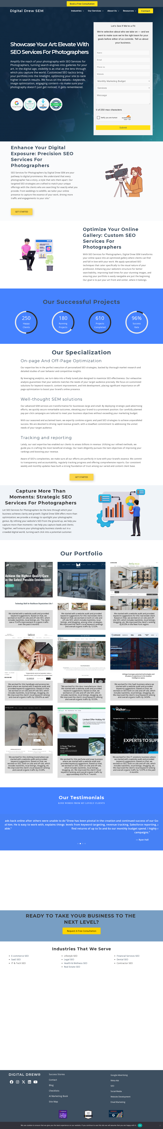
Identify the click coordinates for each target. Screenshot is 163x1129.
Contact (53, 1075)
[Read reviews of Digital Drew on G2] (116, 1109)
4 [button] (85, 839)
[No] (160, 1125)
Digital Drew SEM (27, 11)
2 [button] (80, 839)
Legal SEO (69, 955)
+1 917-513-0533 (96, 1119)
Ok (140, 1125)
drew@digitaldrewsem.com (125, 1119)
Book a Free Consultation (82, 3)
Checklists (54, 1086)
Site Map (53, 1097)
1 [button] (78, 839)
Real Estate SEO (72, 962)
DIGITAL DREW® (25, 1071)
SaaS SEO (16, 955)
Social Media (116, 1087)
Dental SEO (122, 955)
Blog (51, 1081)
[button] (77, 11)
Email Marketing (118, 1098)
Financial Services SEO (128, 951)
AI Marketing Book (58, 1092)
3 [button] (82, 839)
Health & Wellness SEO (75, 959)
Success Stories (57, 1070)
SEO (112, 1082)
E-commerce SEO (20, 951)
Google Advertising (119, 1071)
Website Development (120, 1092)
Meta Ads (115, 1076)
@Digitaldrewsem (68, 1119)
